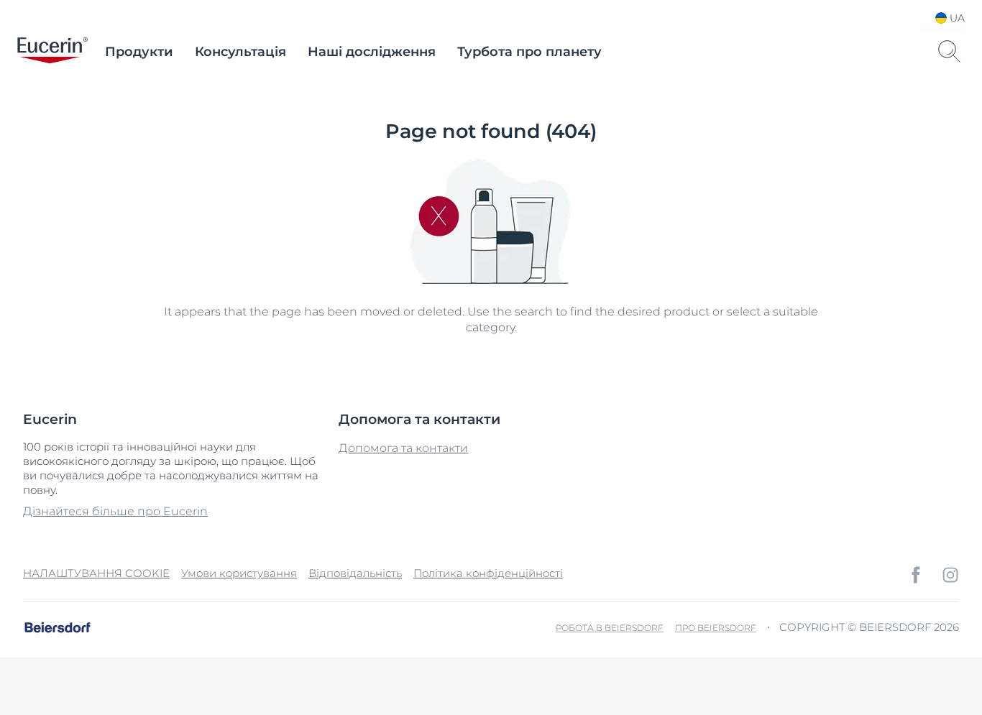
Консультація (240, 52)
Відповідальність (355, 573)
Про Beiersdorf (715, 627)
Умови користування (239, 573)
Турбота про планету (529, 52)
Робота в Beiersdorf (610, 627)
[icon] (915, 574)
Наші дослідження (372, 52)
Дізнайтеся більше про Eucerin (115, 511)
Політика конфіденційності (488, 573)
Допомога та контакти (403, 448)
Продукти (139, 52)
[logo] (52, 51)
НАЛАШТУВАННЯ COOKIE (96, 573)
